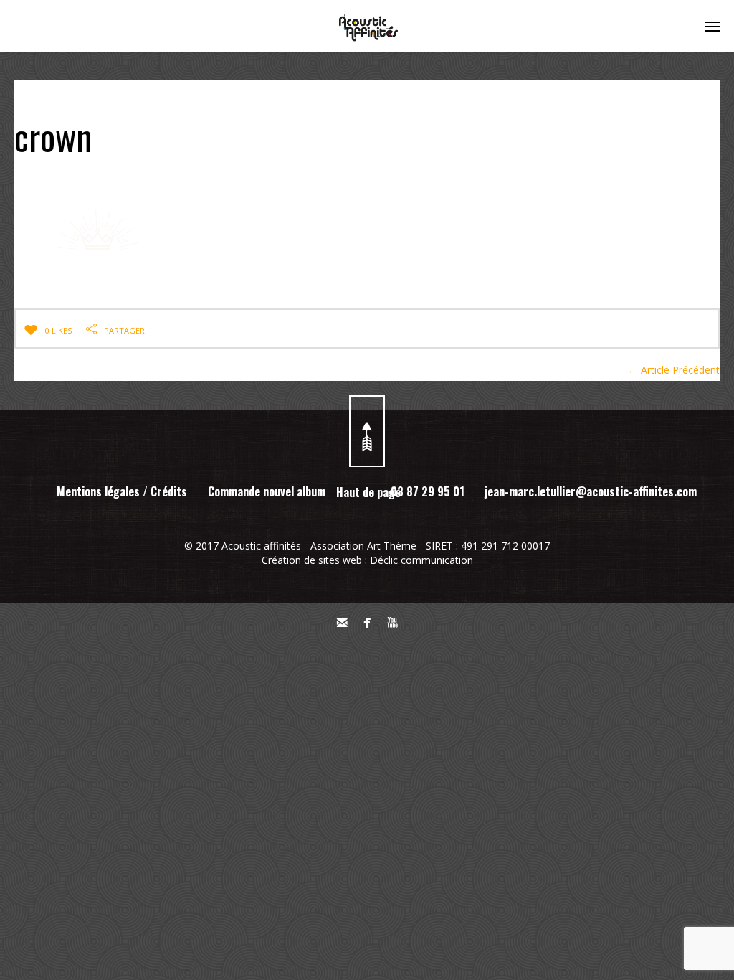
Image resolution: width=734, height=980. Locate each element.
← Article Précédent (674, 370)
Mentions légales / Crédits (122, 491)
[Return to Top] (367, 431)
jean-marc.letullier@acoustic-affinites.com (591, 491)
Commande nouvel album (266, 491)
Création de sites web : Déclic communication (367, 560)
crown (53, 135)
